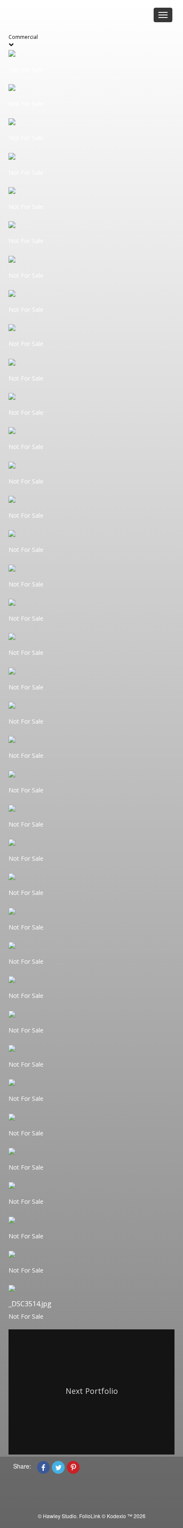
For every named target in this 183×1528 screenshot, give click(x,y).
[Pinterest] (73, 1466)
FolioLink (89, 1515)
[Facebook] (43, 1466)
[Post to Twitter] (58, 1466)
